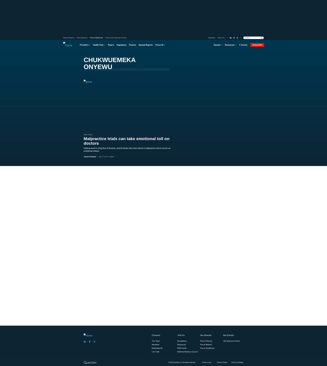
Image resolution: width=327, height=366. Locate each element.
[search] (261, 38)
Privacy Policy (222, 362)
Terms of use (207, 362)
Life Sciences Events (231, 341)
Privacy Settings (237, 362)
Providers (84, 45)
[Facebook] (234, 38)
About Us (221, 38)
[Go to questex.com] (90, 362)
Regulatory (121, 45)
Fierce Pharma (68, 38)
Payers (111, 45)
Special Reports (146, 45)
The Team (156, 341)
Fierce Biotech (82, 38)
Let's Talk (155, 352)
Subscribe (257, 45)
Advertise (211, 38)
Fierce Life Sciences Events (116, 38)
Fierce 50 (159, 45)
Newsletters (182, 341)
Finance (132, 45)
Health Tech (98, 45)
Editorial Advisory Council (187, 352)
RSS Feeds (181, 348)
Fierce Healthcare (96, 38)
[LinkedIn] (231, 38)
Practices (88, 135)
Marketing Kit (157, 348)
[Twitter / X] (237, 38)
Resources (230, 45)
